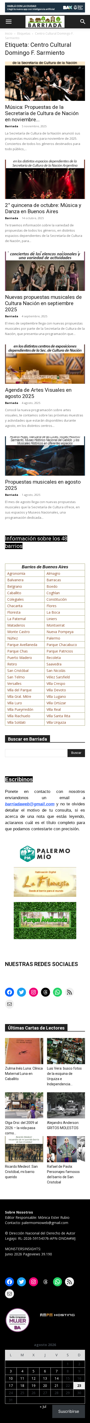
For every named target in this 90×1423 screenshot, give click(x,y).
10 (11, 1378)
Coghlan (53, 592)
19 (34, 1385)
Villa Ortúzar (56, 703)
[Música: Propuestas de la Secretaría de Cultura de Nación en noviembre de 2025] (45, 81)
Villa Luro (14, 703)
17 (11, 1385)
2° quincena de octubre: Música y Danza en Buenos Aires (43, 208)
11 (22, 1378)
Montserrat (55, 625)
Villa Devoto (56, 690)
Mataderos (16, 625)
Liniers (51, 618)
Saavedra (54, 664)
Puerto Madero (19, 657)
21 (56, 1385)
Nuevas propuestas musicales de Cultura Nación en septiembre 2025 (43, 303)
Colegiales (15, 599)
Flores (51, 605)
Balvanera (15, 580)
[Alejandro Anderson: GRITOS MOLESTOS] (66, 1105)
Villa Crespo (55, 683)
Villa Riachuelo (18, 715)
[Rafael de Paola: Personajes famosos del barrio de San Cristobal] (66, 1149)
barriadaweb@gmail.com (29, 804)
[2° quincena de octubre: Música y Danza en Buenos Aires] (45, 179)
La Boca (53, 612)
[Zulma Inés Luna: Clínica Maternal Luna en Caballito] (24, 1051)
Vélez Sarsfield (58, 677)
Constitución (56, 599)
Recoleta (53, 657)
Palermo (53, 638)
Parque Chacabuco (61, 644)
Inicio (8, 33)
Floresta (13, 612)
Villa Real (53, 709)
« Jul (43, 1406)
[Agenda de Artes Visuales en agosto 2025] (45, 364)
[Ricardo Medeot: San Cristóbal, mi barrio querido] (24, 1149)
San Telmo (16, 677)
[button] (8, 21)
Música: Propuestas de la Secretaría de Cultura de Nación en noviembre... (41, 113)
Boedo (52, 586)
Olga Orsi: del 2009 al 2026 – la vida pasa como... (21, 1128)
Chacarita (14, 605)
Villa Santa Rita (58, 715)
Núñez (12, 638)
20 (45, 1385)
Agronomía (16, 573)
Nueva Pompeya (60, 631)
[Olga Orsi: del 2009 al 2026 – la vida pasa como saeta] (24, 1105)
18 (22, 1385)
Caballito (14, 592)
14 (56, 1378)
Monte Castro (18, 631)
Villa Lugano (56, 696)
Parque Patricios (59, 651)
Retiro (12, 664)
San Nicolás (56, 670)
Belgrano (14, 586)
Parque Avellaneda (22, 644)
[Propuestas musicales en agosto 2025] (45, 456)
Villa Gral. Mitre (19, 696)
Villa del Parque (19, 690)
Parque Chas (17, 651)
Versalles (14, 683)
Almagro (53, 573)
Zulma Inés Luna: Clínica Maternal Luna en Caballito (24, 1073)
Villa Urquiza (56, 722)
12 (34, 1378)
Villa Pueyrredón (20, 709)
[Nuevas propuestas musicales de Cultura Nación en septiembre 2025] (45, 271)
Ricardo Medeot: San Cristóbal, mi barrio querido (21, 1171)
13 (45, 1378)
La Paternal (16, 618)
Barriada (11, 126)
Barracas (53, 580)
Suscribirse (68, 1411)
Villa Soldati (16, 722)
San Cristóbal (17, 670)
